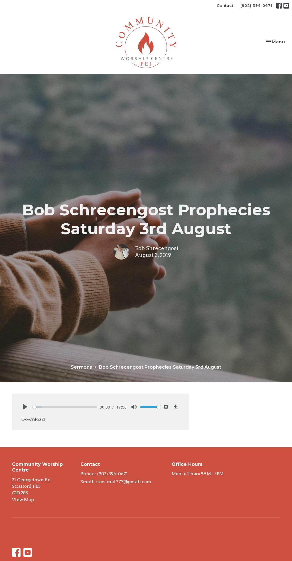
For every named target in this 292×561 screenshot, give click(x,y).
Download (33, 419)
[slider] (65, 407)
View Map (23, 499)
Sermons (81, 367)
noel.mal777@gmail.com (123, 481)
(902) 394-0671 (256, 5)
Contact (225, 5)
